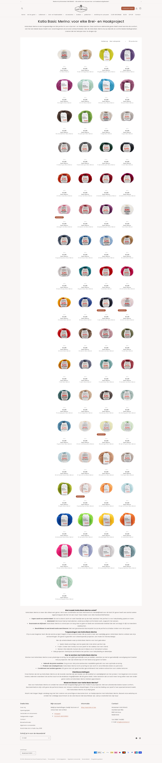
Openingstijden (25, 710)
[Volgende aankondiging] (141, 1)
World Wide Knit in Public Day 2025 (31, 728)
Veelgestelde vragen (26, 716)
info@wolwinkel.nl (123, 722)
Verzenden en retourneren (28, 713)
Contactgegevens (61, 759)
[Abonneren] (49, 738)
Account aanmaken (61, 716)
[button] (22, 8)
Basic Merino (64, 71)
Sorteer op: (104, 41)
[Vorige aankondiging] (21, 1)
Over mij (23, 707)
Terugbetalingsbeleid (96, 759)
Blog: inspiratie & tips (88, 707)
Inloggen (57, 714)
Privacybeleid (51, 759)
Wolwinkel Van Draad (30, 759)
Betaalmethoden (25, 722)
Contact (23, 719)
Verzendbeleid (86, 759)
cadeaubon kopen (128, 8)
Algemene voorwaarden (27, 725)
